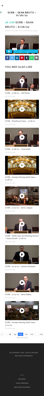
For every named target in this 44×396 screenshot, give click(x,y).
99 (15, 334)
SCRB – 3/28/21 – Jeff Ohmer (17, 93)
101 (26, 334)
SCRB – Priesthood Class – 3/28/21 (20, 121)
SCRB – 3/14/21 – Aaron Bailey (18, 294)
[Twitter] (12, 58)
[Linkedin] (17, 58)
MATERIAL (22, 379)
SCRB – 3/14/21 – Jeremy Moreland (20, 266)
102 (31, 334)
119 (41, 334)
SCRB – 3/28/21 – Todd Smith (17, 149)
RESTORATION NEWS (22, 387)
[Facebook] (7, 58)
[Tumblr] (26, 58)
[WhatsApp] (31, 58)
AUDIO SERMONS (22, 383)
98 (10, 334)
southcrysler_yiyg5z (30, 30)
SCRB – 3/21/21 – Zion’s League (18, 208)
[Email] (36, 58)
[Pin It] (22, 58)
